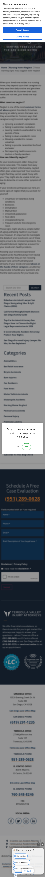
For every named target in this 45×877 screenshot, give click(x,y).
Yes (26, 446)
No (18, 446)
